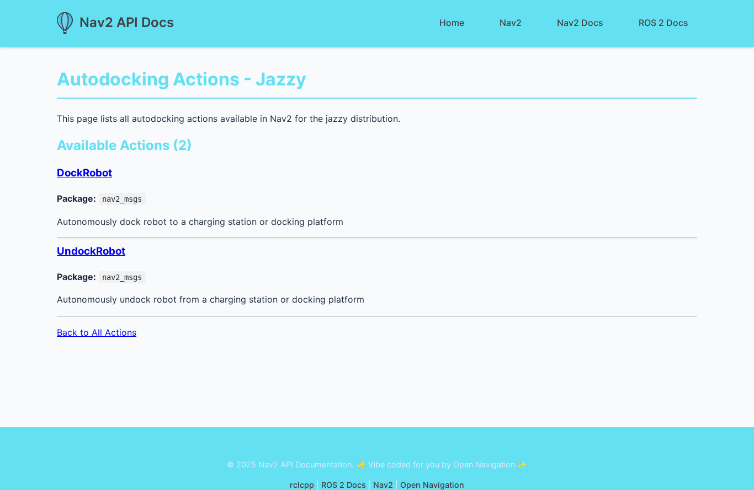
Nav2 (511, 22)
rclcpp (302, 484)
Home (451, 22)
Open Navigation (432, 484)
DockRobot (84, 172)
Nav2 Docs (580, 22)
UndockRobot (91, 251)
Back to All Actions (96, 332)
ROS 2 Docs (663, 22)
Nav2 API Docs (126, 22)
